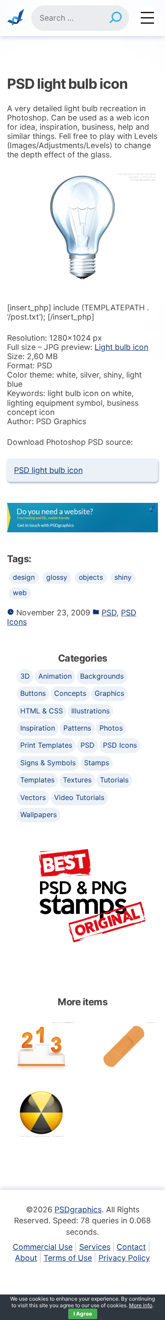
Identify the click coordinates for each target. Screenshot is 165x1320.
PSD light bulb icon (48, 470)
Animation (55, 676)
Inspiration (37, 728)
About (26, 1257)
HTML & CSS (41, 710)
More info (140, 1305)
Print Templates (46, 745)
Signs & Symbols (48, 762)
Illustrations (90, 710)
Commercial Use (43, 1246)
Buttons (33, 693)
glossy (56, 577)
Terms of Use (68, 1257)
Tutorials (114, 779)
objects (91, 577)
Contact (131, 1246)
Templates (37, 779)
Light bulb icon (121, 347)
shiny (123, 577)
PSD (109, 612)
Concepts (70, 693)
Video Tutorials (79, 797)
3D (25, 676)
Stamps (96, 762)
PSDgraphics (78, 1209)
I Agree (82, 1313)
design (24, 577)
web (20, 593)
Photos (111, 728)
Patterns (77, 728)
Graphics (109, 693)
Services (94, 1246)
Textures (77, 779)
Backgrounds (102, 676)
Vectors (33, 797)
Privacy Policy (124, 1257)
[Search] (115, 18)
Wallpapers (38, 814)
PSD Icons (120, 745)
